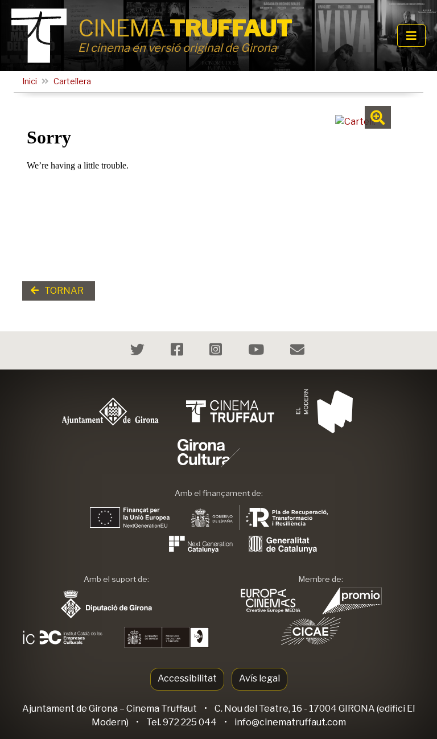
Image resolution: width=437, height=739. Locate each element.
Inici (29, 81)
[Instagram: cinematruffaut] (217, 351)
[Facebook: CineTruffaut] (178, 351)
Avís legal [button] (259, 678)
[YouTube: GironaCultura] (257, 351)
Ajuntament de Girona (70, 708)
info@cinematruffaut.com (290, 722)
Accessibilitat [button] (187, 678)
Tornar (63, 290)
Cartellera (72, 81)
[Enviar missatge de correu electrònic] (298, 351)
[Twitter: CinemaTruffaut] (138, 351)
